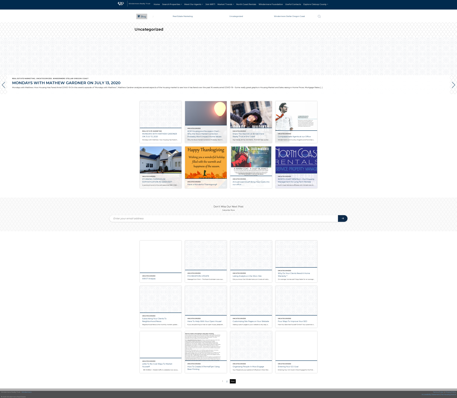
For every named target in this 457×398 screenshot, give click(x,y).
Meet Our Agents (194, 6)
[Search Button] (319, 16)
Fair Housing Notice (448, 394)
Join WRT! (210, 4)
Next (233, 381)
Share (453, 101)
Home (157, 4)
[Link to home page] (121, 5)
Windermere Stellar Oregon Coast (71, 78)
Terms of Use (438, 392)
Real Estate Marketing (23, 78)
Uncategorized (44, 78)
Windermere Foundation (271, 4)
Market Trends (226, 6)
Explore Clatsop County (316, 6)
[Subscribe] (343, 218)
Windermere (27, 392)
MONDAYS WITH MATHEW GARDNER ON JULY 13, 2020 (66, 82)
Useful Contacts (293, 4)
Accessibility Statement (431, 394)
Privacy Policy (450, 392)
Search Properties (172, 6)
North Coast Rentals (246, 4)
